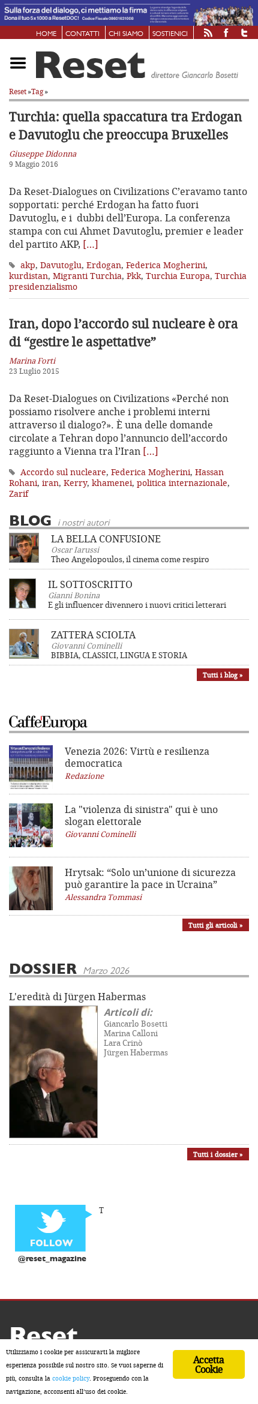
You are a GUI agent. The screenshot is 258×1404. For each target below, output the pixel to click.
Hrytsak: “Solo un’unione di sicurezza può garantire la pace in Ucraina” (150, 878)
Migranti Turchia (87, 275)
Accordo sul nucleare (63, 472)
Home (46, 34)
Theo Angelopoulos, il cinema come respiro (130, 559)
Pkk (134, 275)
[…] (90, 244)
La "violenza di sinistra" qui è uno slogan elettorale (141, 815)
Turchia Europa (178, 275)
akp (27, 265)
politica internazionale (182, 482)
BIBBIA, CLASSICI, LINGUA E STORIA (119, 655)
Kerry (75, 482)
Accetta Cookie (208, 1364)
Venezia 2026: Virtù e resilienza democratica (137, 757)
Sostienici (170, 34)
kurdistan (28, 275)
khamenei (112, 482)
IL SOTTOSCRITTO (90, 584)
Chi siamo (126, 34)
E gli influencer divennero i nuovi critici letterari (137, 605)
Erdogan (103, 265)
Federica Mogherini (165, 265)
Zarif (18, 493)
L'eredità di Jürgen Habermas (77, 996)
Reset (17, 91)
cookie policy (70, 1378)
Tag (37, 91)
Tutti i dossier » (218, 1154)
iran (50, 482)
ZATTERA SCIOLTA (93, 634)
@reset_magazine (52, 1259)
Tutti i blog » (223, 674)
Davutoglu (61, 265)
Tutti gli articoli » (215, 924)
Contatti (82, 34)
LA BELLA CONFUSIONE (106, 538)
